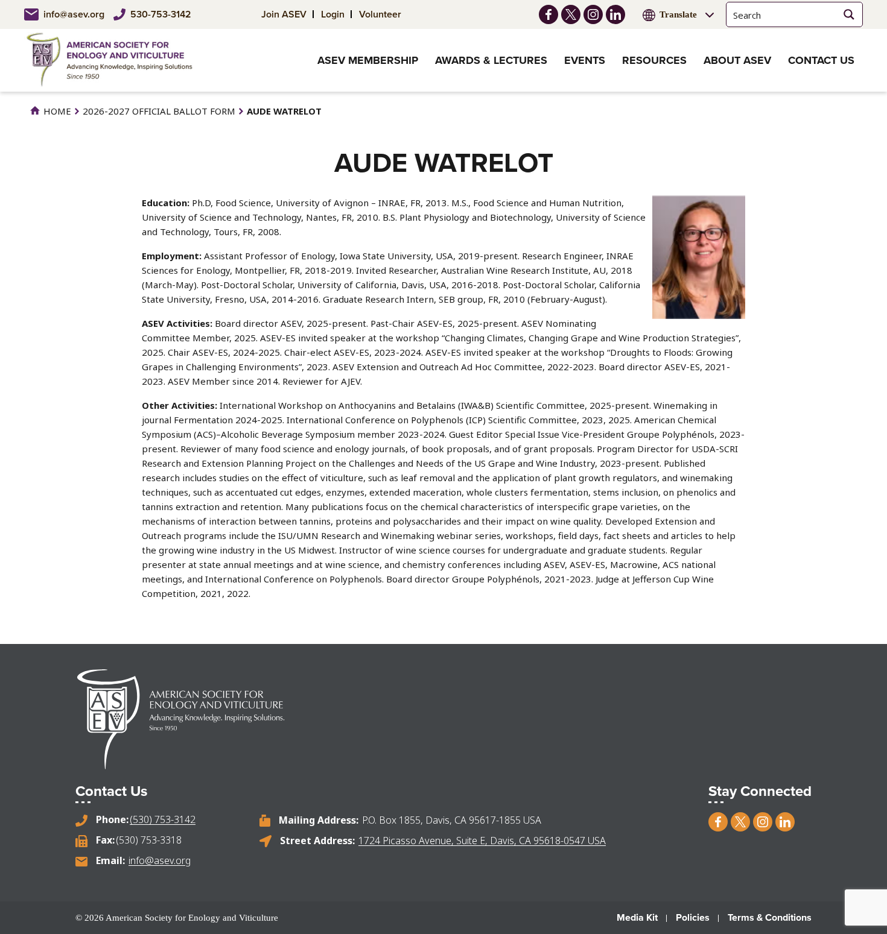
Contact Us (821, 60)
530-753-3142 (160, 14)
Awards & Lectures (491, 60)
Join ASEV (284, 14)
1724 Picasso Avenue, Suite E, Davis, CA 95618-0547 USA (482, 840)
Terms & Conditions (770, 917)
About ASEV (737, 60)
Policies (693, 917)
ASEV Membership (367, 60)
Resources (654, 60)
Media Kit (637, 917)
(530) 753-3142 (163, 819)
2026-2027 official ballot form (159, 111)
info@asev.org (73, 14)
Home (56, 111)
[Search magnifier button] (848, 14)
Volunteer (380, 14)
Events (584, 60)
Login (333, 14)
